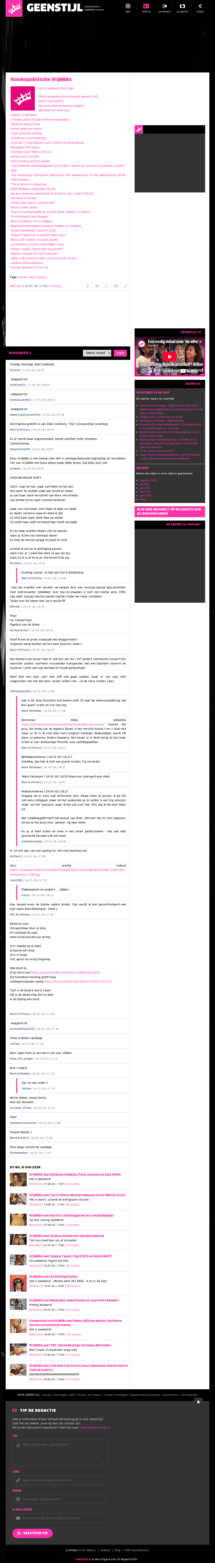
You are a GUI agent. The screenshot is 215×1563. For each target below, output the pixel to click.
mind (27, 119)
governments (71, 96)
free (56, 143)
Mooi (63, 88)
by (36, 254)
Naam (16, 1491)
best (34, 217)
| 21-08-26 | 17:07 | (61, 1184)
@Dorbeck (35, 1184)
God (94, 96)
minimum (48, 226)
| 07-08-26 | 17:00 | (61, 1225)
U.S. (49, 152)
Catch (14, 133)
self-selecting (37, 138)
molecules (24, 166)
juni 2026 (145, 488)
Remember (18, 147)
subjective (40, 184)
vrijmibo (22, 277)
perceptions (62, 119)
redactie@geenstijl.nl (94, 1427)
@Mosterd (35, 1286)
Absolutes (45, 110)
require (75, 166)
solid (52, 230)
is (45, 88)
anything (78, 143)
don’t (21, 143)
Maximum (17, 226)
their (42, 258)
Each (15, 212)
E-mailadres (22, 1510)
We (13, 193)
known (29, 254)
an (82, 166)
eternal (48, 119)
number (59, 226)
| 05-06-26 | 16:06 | (61, 1379)
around (32, 244)
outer (25, 207)
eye (69, 193)
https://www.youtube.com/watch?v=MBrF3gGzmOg (65, 972)
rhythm (30, 240)
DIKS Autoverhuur (137, 1550)
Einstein (23, 180)
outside (43, 203)
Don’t (14, 161)
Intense (16, 235)
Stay (41, 101)
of (90, 175)
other (65, 166)
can (23, 258)
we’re (49, 143)
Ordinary (17, 119)
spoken (45, 235)
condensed (28, 230)
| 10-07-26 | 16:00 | (61, 1286)
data (14, 170)
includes (36, 119)
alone (60, 212)
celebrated (38, 189)
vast (30, 203)
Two (14, 166)
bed (30, 212)
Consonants (18, 244)
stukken (105, 1550)
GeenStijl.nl (83, 1559)
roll (39, 240)
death (46, 161)
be (40, 267)
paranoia (36, 263)
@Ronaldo (16, 286)
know (66, 106)
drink (21, 161)
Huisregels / (62, 1395)
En (36, 267)
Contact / (48, 1395)
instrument (40, 175)
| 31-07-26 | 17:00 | (61, 1245)
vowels (54, 240)
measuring (24, 175)
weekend (53, 88)
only (47, 106)
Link (15, 1472)
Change (16, 115)
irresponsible (54, 101)
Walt (14, 189)
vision (50, 258)
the (28, 147)
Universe (17, 198)
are (54, 110)
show (29, 143)
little (34, 152)
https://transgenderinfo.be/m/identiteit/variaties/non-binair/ (63, 724)
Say (40, 106)
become (107, 166)
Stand (42, 96)
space (33, 207)
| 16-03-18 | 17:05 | (42, 286)
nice (45, 267)
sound (85, 212)
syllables (75, 226)
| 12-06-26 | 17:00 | (61, 1354)
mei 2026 (145, 491)
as (35, 203)
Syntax (15, 230)
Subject (16, 254)
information (32, 226)
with (22, 240)
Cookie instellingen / (117, 1395)
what (54, 106)
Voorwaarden (189, 1395)
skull (23, 203)
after (14, 180)
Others (15, 258)
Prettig (15, 267)
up (48, 96)
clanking (37, 166)
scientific (119, 166)
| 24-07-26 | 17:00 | (61, 1265)
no (78, 212)
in (39, 152)
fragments (28, 235)
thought (24, 217)
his (25, 212)
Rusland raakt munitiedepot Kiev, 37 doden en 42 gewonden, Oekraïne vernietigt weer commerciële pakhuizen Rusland (169, 443)
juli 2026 (144, 484)
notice (37, 129)
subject (78, 193)
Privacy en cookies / (90, 1395)
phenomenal (107, 175)
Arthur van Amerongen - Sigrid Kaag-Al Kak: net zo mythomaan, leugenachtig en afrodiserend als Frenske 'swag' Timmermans (171, 409)
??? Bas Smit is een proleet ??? (157, 451)
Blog (118, 1550)
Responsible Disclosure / (147, 1395)
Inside (15, 203)
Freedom (16, 152)
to (61, 143)
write (67, 143)
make (51, 244)
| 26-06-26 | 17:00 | (61, 1334)
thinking (36, 133)
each (58, 166)
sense (60, 244)
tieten (32, 277)
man (70, 88)
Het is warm (37, 1199)
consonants (55, 249)
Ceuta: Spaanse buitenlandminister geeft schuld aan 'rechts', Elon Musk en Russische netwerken (170, 456)
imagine (79, 106)
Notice (15, 129)
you (30, 129)
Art (35, 221)
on (20, 212)
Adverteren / (172, 1395)
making (71, 212)
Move (14, 240)
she (48, 254)
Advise (15, 156)
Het (40, 88)
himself (51, 212)
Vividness (17, 138)
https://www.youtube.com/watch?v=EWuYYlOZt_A (77, 981)
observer (91, 166)
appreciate (39, 249)
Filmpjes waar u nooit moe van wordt (161, 417)
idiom (54, 235)
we (60, 106)
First (15, 217)
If (12, 143)
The (13, 175)
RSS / (73, 1395)
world (121, 175)
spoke (38, 212)
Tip (14, 1436)
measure (32, 258)
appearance (80, 175)
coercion (63, 110)
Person (50, 189)
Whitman (24, 189)
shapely (26, 221)
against (56, 96)
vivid (36, 124)
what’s (27, 124)
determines (57, 175)
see (74, 258)
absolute (31, 115)
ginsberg (42, 277)
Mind (14, 207)
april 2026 (145, 495)
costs (26, 152)
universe (23, 184)
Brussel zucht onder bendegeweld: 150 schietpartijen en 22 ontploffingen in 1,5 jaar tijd (171, 426)
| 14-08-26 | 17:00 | (61, 1204)
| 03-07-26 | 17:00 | (61, 1310)
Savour (15, 249)
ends (26, 263)
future (35, 147)
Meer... (143, 499)
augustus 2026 (148, 480)
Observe (16, 124)
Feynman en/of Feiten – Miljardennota (162, 420)
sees (55, 254)
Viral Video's (87, 1550)
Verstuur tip (35, 1533)
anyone (39, 143)
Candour (16, 263)
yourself (24, 133)
